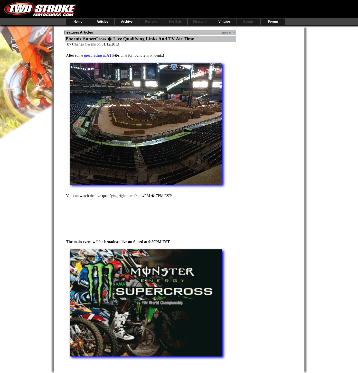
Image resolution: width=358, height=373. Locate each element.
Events (248, 21)
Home (78, 21)
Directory (200, 21)
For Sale (175, 21)
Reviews (151, 21)
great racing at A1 (97, 55)
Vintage (224, 21)
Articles (102, 21)
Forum (273, 21)
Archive (126, 21)
